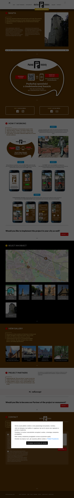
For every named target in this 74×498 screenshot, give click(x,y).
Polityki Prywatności (53, 439)
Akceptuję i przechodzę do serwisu (37, 443)
